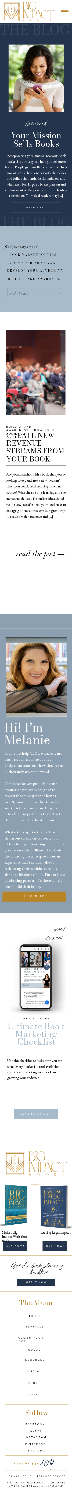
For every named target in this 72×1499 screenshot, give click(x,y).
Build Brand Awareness (19, 428)
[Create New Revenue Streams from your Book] (36, 372)
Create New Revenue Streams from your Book (35, 447)
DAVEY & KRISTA (19, 1486)
